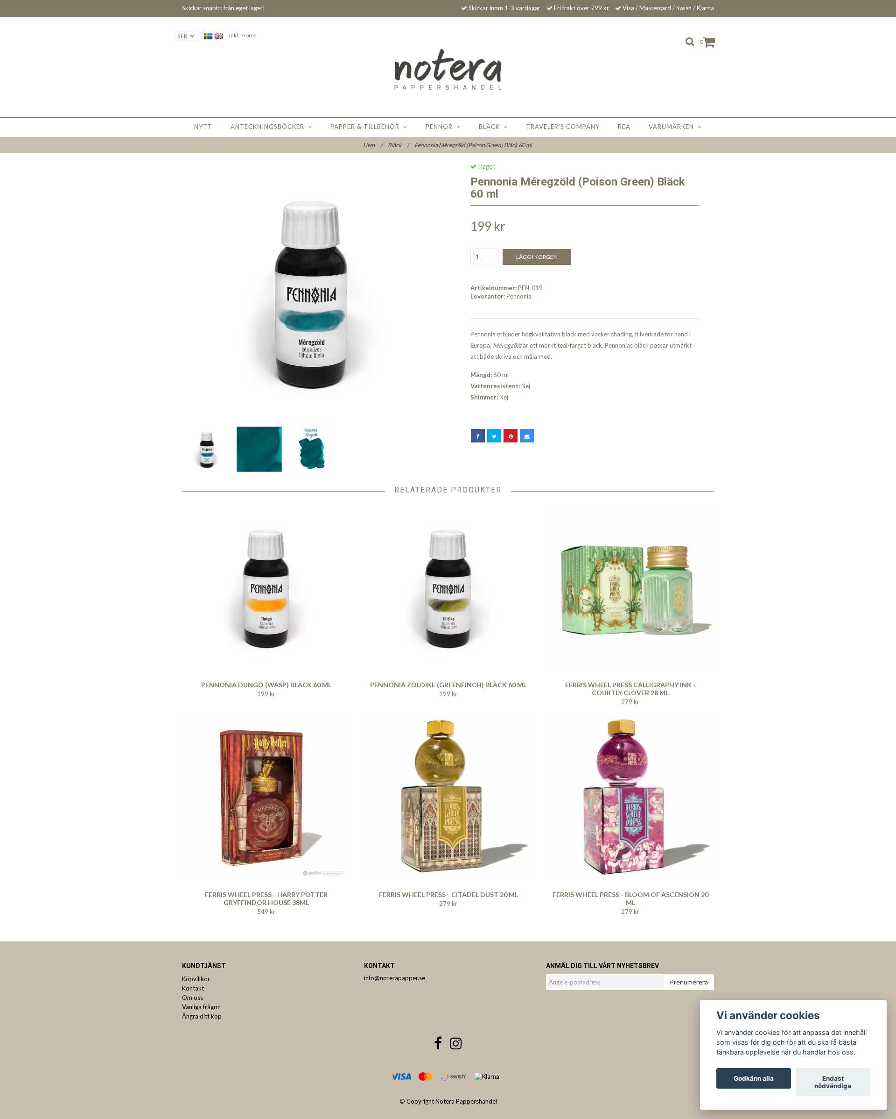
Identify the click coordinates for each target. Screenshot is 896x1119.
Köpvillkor (196, 979)
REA (624, 126)
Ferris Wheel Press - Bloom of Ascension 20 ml (630, 898)
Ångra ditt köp (202, 1016)
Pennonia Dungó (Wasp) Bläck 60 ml (266, 685)
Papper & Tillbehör (366, 126)
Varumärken (673, 126)
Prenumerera (689, 982)
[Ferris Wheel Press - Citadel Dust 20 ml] (448, 797)
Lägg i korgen (537, 256)
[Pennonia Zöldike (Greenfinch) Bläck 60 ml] (448, 587)
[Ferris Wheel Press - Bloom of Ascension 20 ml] (630, 797)
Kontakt (193, 988)
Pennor (441, 126)
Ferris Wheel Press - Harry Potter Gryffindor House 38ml (266, 898)
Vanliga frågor (201, 1007)
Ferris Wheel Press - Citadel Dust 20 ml (448, 894)
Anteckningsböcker (269, 126)
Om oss (192, 997)
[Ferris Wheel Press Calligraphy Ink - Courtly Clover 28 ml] (630, 587)
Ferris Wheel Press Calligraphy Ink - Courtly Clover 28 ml (630, 689)
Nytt (203, 126)
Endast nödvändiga (832, 1082)
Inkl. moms (243, 35)
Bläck (491, 126)
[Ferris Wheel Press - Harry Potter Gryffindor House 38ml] (266, 797)
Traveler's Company (563, 126)
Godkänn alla (754, 1078)
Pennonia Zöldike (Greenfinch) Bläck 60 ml (448, 685)
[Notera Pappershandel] (448, 69)
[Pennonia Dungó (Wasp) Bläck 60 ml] (266, 587)
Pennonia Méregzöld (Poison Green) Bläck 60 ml (473, 145)
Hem (372, 145)
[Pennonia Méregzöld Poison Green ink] (311, 292)
